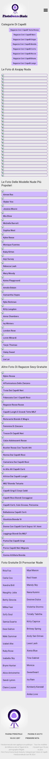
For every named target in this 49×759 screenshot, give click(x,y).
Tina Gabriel (33, 658)
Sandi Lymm (9, 680)
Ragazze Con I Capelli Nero (24, 35)
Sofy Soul (8, 614)
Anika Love (32, 694)
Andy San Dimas (35, 636)
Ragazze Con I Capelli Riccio (24, 54)
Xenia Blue (32, 650)
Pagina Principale (13, 734)
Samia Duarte (10, 621)
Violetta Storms (35, 606)
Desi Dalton (9, 629)
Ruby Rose (8, 651)
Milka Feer (8, 607)
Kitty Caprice (33, 621)
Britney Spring (34, 628)
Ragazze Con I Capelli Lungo (24, 63)
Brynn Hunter (9, 665)
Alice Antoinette (11, 672)
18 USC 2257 (15, 738)
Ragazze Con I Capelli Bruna (24, 58)
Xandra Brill (8, 585)
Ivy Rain (31, 679)
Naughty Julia (10, 592)
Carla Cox (8, 578)
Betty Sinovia (9, 599)
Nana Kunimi (33, 592)
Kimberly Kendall (35, 686)
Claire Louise (9, 687)
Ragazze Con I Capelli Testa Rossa (24, 30)
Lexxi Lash (32, 643)
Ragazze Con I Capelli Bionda (24, 44)
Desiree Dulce (34, 599)
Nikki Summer (10, 636)
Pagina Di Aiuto (35, 734)
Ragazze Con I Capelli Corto (24, 49)
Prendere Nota (32, 738)
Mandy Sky (32, 585)
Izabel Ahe (8, 643)
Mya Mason (33, 570)
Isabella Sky (9, 658)
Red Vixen (32, 577)
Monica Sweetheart (33, 669)
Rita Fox (7, 570)
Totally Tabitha (34, 614)
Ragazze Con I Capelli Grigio (24, 39)
